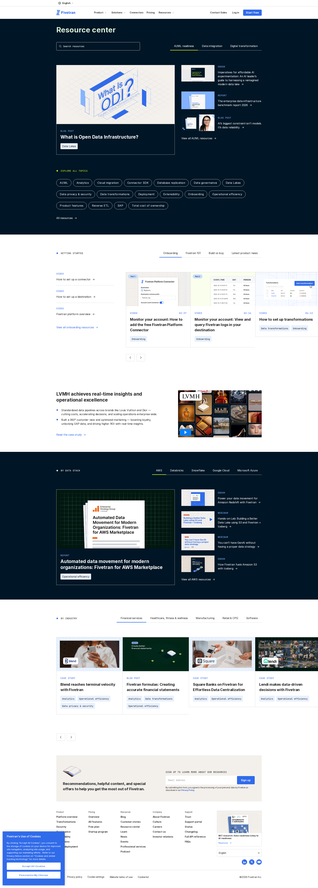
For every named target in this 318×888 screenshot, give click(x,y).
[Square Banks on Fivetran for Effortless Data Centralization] (222, 672)
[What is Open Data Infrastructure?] (115, 109)
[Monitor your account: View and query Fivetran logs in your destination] (223, 309)
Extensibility (171, 194)
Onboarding (196, 194)
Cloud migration (108, 182)
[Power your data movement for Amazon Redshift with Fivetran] (221, 497)
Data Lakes (69, 146)
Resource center (130, 826)
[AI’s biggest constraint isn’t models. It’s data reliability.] (221, 122)
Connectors (136, 12)
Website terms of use (121, 877)
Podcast (125, 851)
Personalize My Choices (33, 875)
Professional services (133, 846)
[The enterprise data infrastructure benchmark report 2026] (221, 100)
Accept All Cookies (33, 866)
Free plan (93, 826)
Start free (252, 12)
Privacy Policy (187, 790)
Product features (71, 205)
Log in (235, 12)
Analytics (83, 182)
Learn (124, 831)
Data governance (205, 182)
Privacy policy (74, 876)
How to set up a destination (73, 296)
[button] (65, 3)
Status (189, 826)
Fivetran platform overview (73, 314)
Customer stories (131, 821)
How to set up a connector (73, 279)
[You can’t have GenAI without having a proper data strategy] (221, 542)
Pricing (151, 12)
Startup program (98, 831)
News (124, 836)
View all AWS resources (196, 579)
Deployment (146, 194)
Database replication (171, 182)
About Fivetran (161, 816)
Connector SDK (138, 182)
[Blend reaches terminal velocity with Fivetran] (89, 675)
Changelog (191, 831)
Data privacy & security (76, 194)
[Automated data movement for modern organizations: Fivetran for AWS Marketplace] (115, 537)
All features (95, 821)
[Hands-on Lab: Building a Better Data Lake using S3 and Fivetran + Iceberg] (221, 519)
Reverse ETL (100, 205)
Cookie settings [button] (95, 876)
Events (124, 841)
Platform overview (67, 816)
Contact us (159, 831)
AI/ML (64, 182)
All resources (64, 218)
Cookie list (143, 877)
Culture (157, 821)
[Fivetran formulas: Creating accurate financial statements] (156, 675)
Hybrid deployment (67, 846)
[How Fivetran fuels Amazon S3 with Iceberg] (221, 564)
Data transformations (115, 194)
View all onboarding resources (75, 327)
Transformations (66, 821)
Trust (188, 816)
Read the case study (69, 434)
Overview (93, 816)
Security (61, 826)
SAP (120, 205)
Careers (157, 826)
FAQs (187, 841)
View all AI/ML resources (196, 138)
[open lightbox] (186, 432)
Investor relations (163, 836)
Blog (123, 816)
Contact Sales (218, 12)
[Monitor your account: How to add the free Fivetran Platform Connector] (158, 309)
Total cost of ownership (148, 205)
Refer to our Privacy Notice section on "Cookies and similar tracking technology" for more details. (31, 855)
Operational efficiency (227, 194)
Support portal (193, 821)
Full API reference (195, 836)
